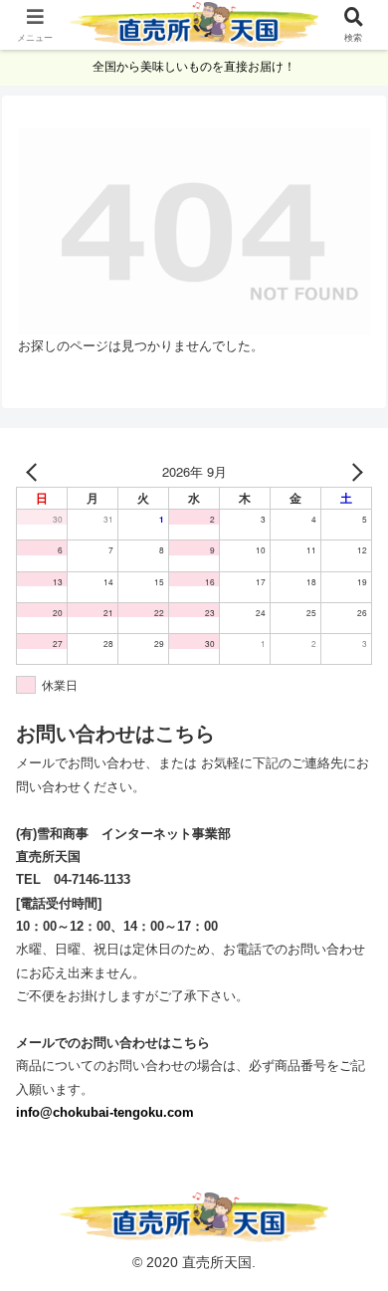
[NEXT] (353, 471)
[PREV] (35, 471)
